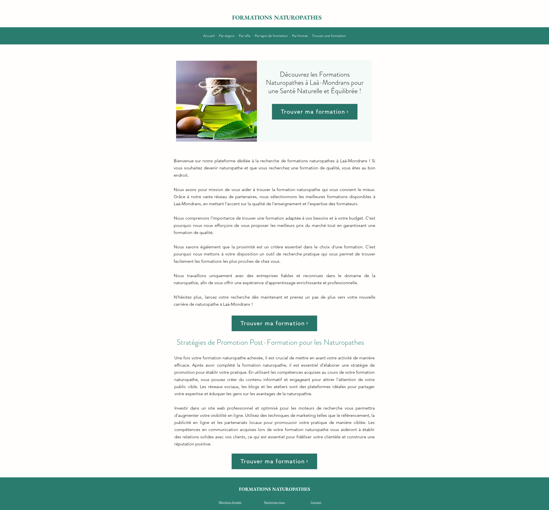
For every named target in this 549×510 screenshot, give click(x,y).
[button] (227, 36)
